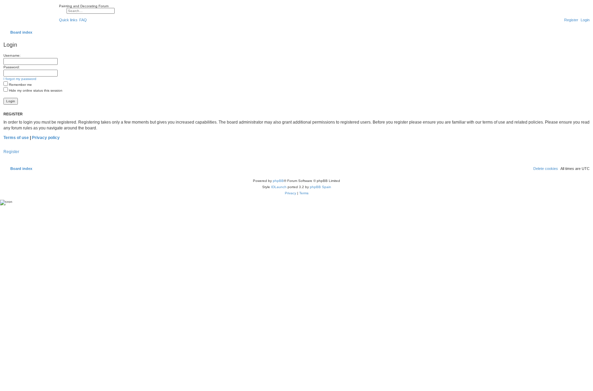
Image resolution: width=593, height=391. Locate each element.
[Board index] (29, 15)
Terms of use (16, 137)
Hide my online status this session (35, 90)
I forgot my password (19, 79)
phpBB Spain (320, 187)
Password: (11, 67)
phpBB (278, 181)
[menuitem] (83, 20)
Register (11, 151)
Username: (12, 55)
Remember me (20, 85)
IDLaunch (279, 187)
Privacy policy (46, 137)
